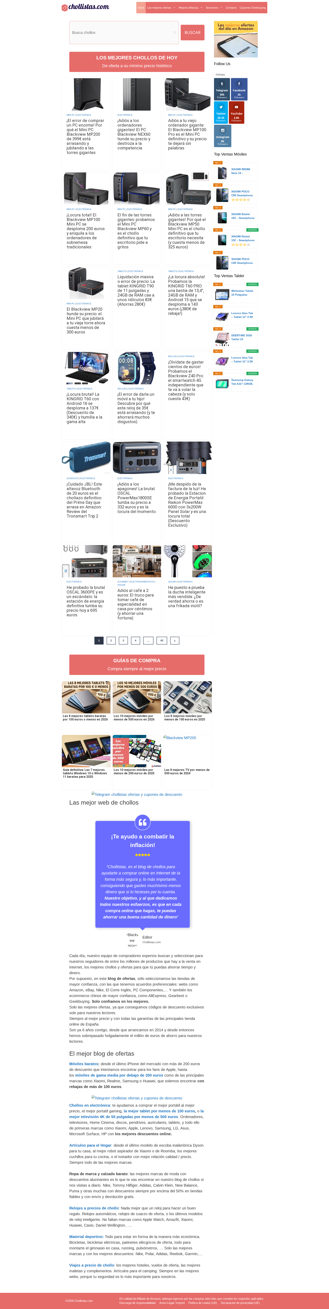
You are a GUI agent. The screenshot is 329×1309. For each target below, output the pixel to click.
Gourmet (122, 582)
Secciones (212, 7)
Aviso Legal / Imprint (172, 1302)
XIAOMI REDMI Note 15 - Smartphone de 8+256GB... (241, 171)
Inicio (141, 7)
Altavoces (72, 478)
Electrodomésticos (142, 582)
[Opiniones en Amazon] (240, 200)
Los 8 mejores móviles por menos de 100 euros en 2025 (184, 717)
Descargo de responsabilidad (137, 1302)
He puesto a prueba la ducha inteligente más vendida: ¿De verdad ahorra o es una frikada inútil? (186, 596)
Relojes (122, 389)
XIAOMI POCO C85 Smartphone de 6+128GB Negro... (242, 193)
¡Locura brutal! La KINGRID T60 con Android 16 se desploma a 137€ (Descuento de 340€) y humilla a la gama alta (84, 408)
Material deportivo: (86, 1237)
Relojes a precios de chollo (94, 1208)
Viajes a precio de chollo (91, 1265)
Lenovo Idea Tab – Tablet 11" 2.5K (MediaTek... (242, 315)
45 (161, 640)
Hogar (121, 585)
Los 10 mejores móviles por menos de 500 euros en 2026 (134, 717)
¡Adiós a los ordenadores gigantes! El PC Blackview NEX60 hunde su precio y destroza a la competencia (133, 134)
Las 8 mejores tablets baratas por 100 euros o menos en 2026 (85, 717)
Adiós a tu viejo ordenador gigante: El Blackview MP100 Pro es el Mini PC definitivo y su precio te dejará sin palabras (187, 134)
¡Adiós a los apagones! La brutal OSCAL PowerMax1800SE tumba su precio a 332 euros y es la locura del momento (136, 498)
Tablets (121, 271)
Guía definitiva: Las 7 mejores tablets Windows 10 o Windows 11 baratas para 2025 (85, 773)
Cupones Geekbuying (253, 7)
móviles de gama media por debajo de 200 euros (119, 1075)
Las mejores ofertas (159, 7)
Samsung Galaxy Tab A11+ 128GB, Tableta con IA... (242, 382)
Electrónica (83, 115)
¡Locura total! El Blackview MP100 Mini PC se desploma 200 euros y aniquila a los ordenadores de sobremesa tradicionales (86, 231)
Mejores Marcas (188, 7)
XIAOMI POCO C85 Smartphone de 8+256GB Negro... (242, 261)
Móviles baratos (83, 1064)
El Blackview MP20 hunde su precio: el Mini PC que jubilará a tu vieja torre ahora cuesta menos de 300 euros (86, 320)
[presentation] (86, 94)
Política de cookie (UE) (202, 1302)
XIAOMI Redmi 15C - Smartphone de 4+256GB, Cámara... (243, 238)
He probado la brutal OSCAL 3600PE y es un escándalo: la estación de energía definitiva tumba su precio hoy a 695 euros (86, 601)
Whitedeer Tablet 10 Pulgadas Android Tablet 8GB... (242, 293)
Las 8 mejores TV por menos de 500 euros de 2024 (187, 771)
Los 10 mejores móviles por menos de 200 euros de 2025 (134, 771)
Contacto (231, 7)
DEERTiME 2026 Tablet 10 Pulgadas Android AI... (243, 337)
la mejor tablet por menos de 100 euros (159, 1111)
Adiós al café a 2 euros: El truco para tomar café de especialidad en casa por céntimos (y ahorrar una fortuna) (135, 604)
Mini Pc (70, 115)
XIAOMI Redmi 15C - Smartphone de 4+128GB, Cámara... (243, 216)
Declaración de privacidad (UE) (240, 1302)
